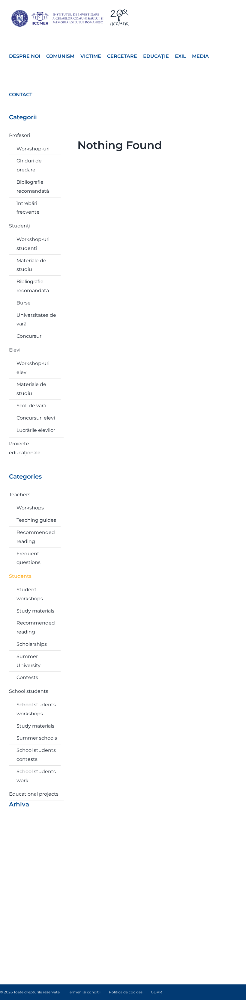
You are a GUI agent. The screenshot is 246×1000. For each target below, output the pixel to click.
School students (28, 691)
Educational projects (33, 794)
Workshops (30, 508)
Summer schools (36, 738)
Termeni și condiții (84, 992)
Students (20, 576)
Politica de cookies (125, 992)
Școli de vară (31, 405)
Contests (27, 677)
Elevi (14, 350)
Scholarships (31, 644)
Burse (23, 303)
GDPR (156, 992)
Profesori (19, 135)
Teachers (19, 494)
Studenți (19, 226)
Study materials (35, 611)
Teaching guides (36, 520)
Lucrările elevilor (35, 430)
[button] (40, 94)
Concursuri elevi (35, 418)
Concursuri (29, 336)
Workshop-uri (33, 149)
